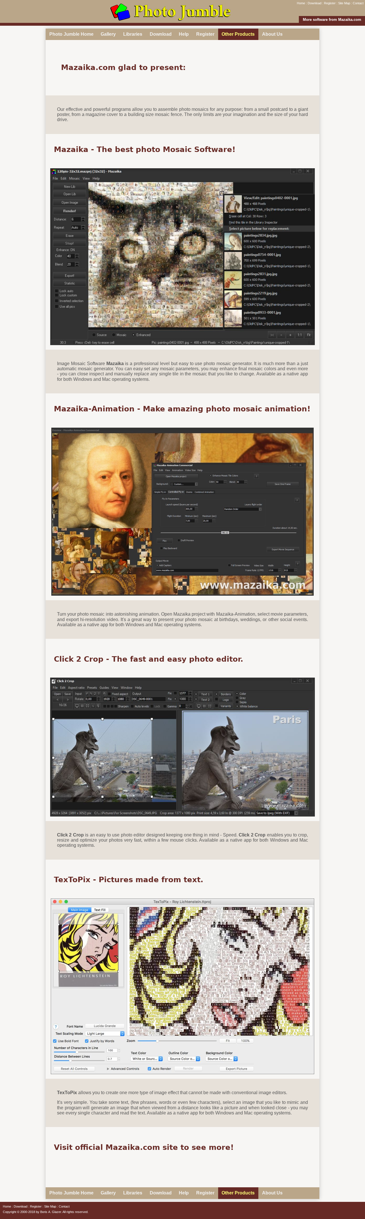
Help (184, 34)
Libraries (132, 34)
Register (330, 3)
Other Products (238, 34)
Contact (358, 3)
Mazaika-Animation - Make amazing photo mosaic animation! (182, 409)
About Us (272, 34)
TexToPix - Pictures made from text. (128, 879)
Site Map (344, 3)
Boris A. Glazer (50, 1212)
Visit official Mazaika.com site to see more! (144, 1147)
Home (301, 3)
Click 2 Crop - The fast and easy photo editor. (148, 659)
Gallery (108, 34)
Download (314, 3)
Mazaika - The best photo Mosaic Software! (145, 149)
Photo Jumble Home (71, 34)
